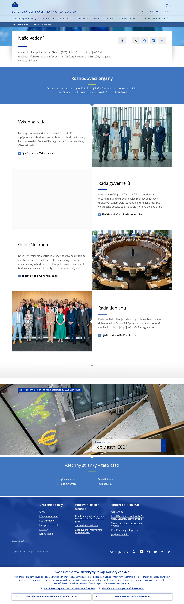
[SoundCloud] (162, 552)
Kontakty (43, 529)
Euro (96, 19)
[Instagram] (148, 552)
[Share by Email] (162, 40)
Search (159, 5)
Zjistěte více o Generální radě (40, 276)
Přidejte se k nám (48, 516)
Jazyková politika (120, 535)
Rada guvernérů (68, 484)
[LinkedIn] (141, 552)
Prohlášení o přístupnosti (124, 530)
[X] (134, 552)
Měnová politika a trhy (25, 19)
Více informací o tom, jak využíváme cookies (123, 589)
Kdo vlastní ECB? (111, 445)
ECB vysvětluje (46, 521)
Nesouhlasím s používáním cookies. (132, 597)
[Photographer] (170, 165)
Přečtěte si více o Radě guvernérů (122, 214)
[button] (163, 5)
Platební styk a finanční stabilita (57, 19)
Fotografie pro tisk (48, 525)
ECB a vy (154, 12)
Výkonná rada (67, 479)
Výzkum (109, 19)
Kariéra (166, 12)
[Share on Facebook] (144, 40)
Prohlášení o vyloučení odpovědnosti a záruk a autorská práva (90, 518)
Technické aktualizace (86, 525)
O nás (142, 12)
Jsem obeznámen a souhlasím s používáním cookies (51, 597)
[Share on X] (136, 40)
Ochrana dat (117, 512)
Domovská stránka (20, 24)
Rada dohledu (105, 484)
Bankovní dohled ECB (155, 19)
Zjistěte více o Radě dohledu (119, 335)
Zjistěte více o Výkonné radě (39, 153)
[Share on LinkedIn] (153, 40)
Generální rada (105, 479)
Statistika (83, 19)
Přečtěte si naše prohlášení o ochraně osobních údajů (69, 589)
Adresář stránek (20, 541)
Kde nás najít (46, 534)
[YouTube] (155, 552)
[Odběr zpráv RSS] (169, 552)
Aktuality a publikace (129, 19)
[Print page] (122, 40)
